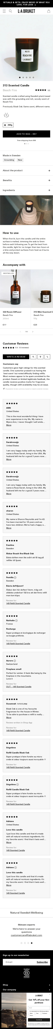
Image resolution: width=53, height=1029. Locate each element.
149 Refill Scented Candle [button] (18, 603)
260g (10, 125)
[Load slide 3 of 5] (26, 77)
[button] (4, 11)
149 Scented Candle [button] (15, 850)
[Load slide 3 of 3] (28, 144)
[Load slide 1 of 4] (21, 943)
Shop (5, 985)
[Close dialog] (50, 994)
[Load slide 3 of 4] (28, 943)
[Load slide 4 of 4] (31, 943)
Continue (39, 1020)
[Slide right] (33, 332)
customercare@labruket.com (26, 935)
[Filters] (40, 356)
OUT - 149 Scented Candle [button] (18, 686)
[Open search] (33, 356)
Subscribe (42, 962)
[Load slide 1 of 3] (25, 144)
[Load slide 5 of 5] (33, 77)
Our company (9, 990)
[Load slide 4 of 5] (30, 77)
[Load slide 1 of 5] (19, 77)
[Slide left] (20, 332)
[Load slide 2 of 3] (26, 144)
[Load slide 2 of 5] (23, 77)
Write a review (16, 356)
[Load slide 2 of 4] (25, 943)
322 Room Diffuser (12, 312)
